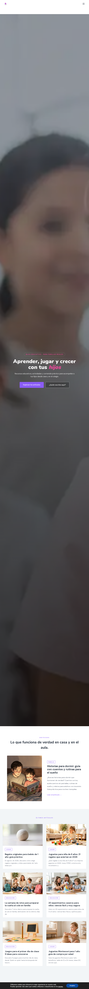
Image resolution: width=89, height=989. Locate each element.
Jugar (8, 849)
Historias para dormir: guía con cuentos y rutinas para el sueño (64, 769)
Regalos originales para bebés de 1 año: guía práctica (21, 855)
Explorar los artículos (31, 385)
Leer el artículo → (54, 795)
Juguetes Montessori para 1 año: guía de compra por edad (64, 952)
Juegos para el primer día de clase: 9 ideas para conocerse (22, 952)
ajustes (60, 987)
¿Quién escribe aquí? (57, 385)
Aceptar (72, 986)
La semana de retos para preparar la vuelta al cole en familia (22, 904)
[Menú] (84, 4)
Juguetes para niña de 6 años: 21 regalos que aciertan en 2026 (64, 855)
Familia (51, 762)
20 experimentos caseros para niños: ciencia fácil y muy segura (64, 904)
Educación (10, 898)
